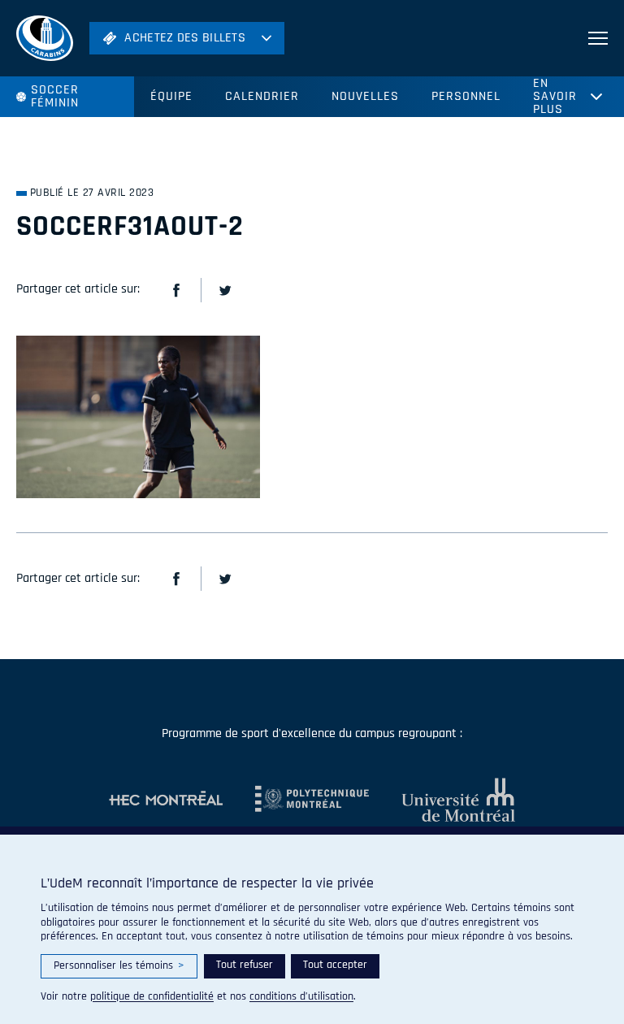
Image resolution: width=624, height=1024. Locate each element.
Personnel (465, 96)
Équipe (171, 96)
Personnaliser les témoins (119, 965)
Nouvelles (365, 96)
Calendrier (262, 96)
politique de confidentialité (152, 996)
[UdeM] (442, 800)
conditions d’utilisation (301, 996)
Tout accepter (335, 964)
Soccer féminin (55, 96)
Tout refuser (244, 964)
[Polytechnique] (296, 800)
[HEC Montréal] (166, 800)
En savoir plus (555, 96)
